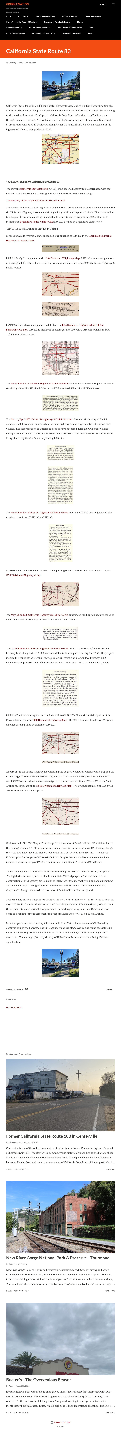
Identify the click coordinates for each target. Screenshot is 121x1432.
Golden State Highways (15, 33)
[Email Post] (26, 989)
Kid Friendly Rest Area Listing (43, 33)
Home (8, 16)
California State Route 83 (34, 188)
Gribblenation (17, 4)
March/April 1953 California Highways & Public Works (41, 419)
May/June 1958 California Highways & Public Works (39, 614)
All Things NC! (23, 16)
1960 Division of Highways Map (50, 719)
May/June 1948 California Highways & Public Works (39, 383)
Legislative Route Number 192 (36, 221)
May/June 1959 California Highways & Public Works (39, 648)
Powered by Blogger (62, 1422)
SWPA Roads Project (70, 16)
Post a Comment (13, 1007)
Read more (110, 1169)
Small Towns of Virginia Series (70, 28)
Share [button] (109, 989)
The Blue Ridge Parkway (45, 16)
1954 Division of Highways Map (23, 575)
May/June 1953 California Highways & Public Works (39, 512)
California (18, 989)
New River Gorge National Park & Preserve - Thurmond (58, 1257)
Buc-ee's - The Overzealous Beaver (38, 1379)
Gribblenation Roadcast (71, 33)
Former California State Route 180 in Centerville (51, 1136)
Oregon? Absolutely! (14, 28)
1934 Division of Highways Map (62, 258)
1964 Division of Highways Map (54, 785)
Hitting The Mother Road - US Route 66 (21, 22)
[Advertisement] (60, 1032)
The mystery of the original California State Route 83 (35, 200)
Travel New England (93, 16)
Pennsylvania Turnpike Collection (57, 22)
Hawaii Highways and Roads (40, 28)
